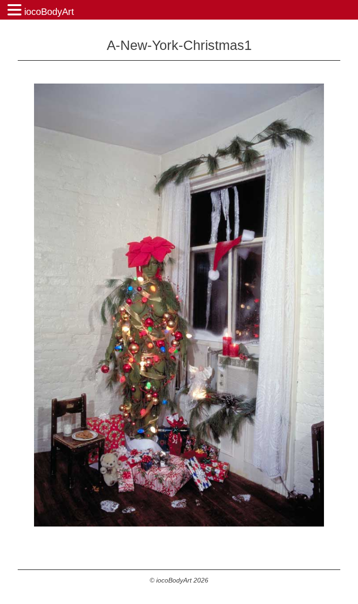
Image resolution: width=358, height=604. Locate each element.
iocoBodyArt (49, 12)
